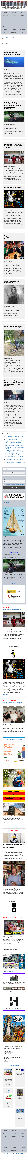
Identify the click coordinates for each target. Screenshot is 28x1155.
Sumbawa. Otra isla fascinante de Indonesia (12, 53)
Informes (14, 21)
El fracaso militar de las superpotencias (15, 462)
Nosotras (5, 29)
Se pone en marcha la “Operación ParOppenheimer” (11, 237)
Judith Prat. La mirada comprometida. (11, 282)
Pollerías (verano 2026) (11, 439)
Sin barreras (22, 29)
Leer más (5, 694)
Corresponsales (22, 24)
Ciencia (5, 24)
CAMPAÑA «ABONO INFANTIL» (14, 739)
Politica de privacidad (21, 1153)
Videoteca (14, 29)
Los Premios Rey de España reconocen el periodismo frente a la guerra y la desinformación (15, 456)
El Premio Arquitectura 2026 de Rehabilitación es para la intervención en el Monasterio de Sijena (15, 451)
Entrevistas (5, 26)
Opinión (22, 18)
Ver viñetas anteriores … (14, 952)
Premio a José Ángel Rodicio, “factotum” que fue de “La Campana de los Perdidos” (13, 383)
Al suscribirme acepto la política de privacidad (14, 484)
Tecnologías (22, 21)
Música (5, 18)
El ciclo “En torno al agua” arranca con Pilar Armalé (13, 501)
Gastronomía (14, 24)
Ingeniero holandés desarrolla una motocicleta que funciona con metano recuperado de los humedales (13, 105)
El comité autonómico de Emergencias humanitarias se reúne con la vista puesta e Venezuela (13, 704)
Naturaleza (14, 12)
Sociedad (23, 15)
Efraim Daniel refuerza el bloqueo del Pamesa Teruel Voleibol (13, 145)
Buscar (14, 473)
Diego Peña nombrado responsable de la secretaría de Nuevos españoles (15, 441)
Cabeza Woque (8, 1091)
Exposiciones (5, 15)
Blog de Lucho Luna (9, 971)
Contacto (6, 1153)
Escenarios (14, 18)
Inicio (5, 12)
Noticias (14, 15)
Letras (22, 26)
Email (4, 479)
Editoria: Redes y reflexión (13, 187)
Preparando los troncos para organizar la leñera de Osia (13, 327)
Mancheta (5, 32)
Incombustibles (14, 32)
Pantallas (23, 12)
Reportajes (14, 26)
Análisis (22, 32)
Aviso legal (12, 1153)
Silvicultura (5, 21)
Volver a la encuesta (14, 1065)
